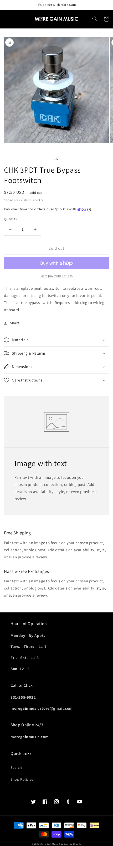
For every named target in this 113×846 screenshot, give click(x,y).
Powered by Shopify (70, 843)
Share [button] (15, 323)
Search (16, 767)
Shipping (9, 200)
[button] (6, 19)
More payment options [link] (56, 276)
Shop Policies (22, 779)
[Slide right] (68, 159)
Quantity (10, 219)
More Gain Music (49, 843)
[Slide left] (45, 159)
